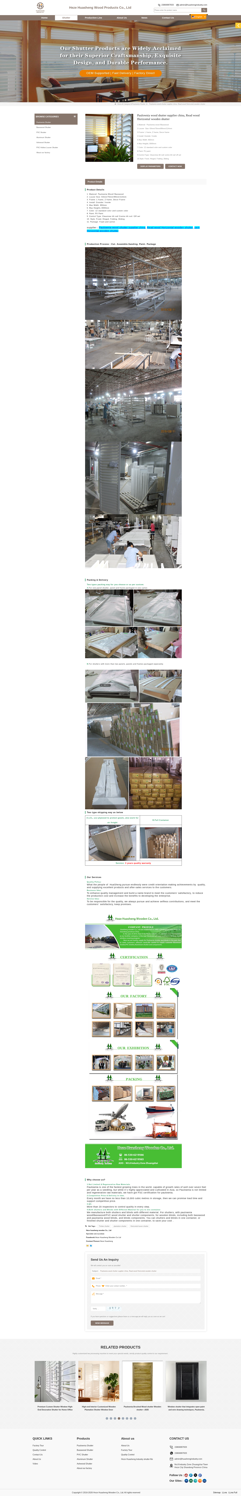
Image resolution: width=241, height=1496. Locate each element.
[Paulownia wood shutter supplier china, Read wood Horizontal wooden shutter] (109, 138)
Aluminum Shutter (43, 137)
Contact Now (175, 166)
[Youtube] (186, 1475)
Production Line (93, 17)
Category (127, 104)
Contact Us (168, 17)
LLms (224, 1492)
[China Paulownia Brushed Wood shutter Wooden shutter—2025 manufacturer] (55, 1381)
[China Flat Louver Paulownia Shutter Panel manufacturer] (142, 1381)
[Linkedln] (191, 1475)
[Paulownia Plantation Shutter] (120, 61)
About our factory (43, 152)
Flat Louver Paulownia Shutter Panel (143, 1407)
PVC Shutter (41, 132)
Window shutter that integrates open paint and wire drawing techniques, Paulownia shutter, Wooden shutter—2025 (98, 1408)
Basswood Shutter (43, 127)
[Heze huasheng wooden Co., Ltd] (40, 7)
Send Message (102, 1323)
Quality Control (39, 1450)
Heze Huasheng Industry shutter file (137, 1459)
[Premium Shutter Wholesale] (200, 1481)
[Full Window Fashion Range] (195, 1481)
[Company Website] (186, 1481)
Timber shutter (104, 1226)
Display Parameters (150, 166)
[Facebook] (200, 1475)
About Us (122, 17)
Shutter (66, 17)
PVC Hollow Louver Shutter (47, 147)
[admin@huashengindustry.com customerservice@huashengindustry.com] (87, 1245)
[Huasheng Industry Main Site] (204, 1481)
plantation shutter (120, 1226)
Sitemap (217, 1492)
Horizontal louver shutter (139, 1226)
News (144, 17)
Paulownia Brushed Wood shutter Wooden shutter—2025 (55, 1408)
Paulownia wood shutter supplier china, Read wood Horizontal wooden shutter (128, 1271)
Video (35, 1464)
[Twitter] (195, 1475)
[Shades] (191, 1481)
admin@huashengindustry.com (193, 5)
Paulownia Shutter (138, 104)
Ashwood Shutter (43, 142)
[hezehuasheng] (90, 1245)
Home (44, 17)
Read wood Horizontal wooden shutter (170, 227)
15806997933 (167, 5)
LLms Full (232, 1492)
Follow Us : (176, 1475)
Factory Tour (38, 1445)
